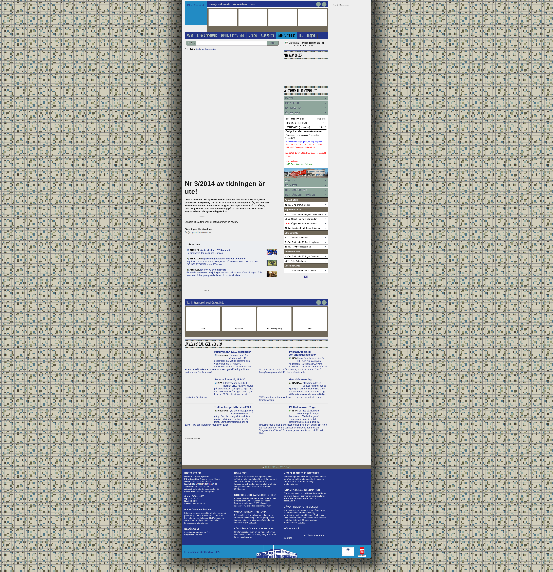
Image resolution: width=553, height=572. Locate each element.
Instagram (319, 535)
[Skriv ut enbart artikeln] (231, 284)
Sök (272, 43)
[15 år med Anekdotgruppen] (306, 71)
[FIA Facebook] (286, 533)
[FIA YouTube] (299, 533)
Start (198, 49)
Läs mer (204, 523)
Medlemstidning (209, 49)
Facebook (308, 535)
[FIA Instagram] (292, 533)
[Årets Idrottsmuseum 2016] (348, 551)
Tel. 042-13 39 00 (195, 5)
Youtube (288, 538)
